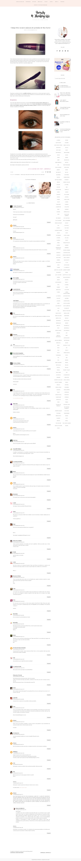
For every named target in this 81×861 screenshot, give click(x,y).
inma (14, 344)
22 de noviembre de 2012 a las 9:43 (18, 226)
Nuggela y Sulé (66, 345)
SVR (66, 372)
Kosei (67, 287)
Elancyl (58, 227)
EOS (58, 225)
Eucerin (58, 237)
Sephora (66, 384)
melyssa (14, 417)
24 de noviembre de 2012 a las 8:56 (18, 676)
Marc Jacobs (66, 313)
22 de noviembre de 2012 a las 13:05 (18, 354)
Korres (58, 287)
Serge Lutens (58, 387)
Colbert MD (58, 206)
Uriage (66, 415)
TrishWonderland (16, 269)
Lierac (58, 303)
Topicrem (58, 413)
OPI (66, 347)
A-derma (58, 140)
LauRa (14, 588)
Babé (58, 159)
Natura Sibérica (58, 340)
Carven (66, 192)
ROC (58, 360)
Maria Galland (58, 315)
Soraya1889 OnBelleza (17, 448)
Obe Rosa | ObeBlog (16, 363)
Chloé (58, 201)
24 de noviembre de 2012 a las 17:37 (18, 689)
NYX (66, 332)
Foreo (58, 242)
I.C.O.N (66, 262)
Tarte (58, 402)
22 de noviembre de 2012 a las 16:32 (18, 484)
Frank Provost (66, 242)
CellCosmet (66, 194)
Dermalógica (66, 211)
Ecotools (67, 225)
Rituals (58, 367)
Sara (14, 389)
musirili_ (14, 482)
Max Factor (37, 174)
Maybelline (58, 323)
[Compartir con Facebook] (46, 172)
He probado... (17, 174)
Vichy (67, 418)
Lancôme (67, 298)
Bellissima (66, 167)
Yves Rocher (58, 423)
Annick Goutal (67, 145)
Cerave (58, 196)
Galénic (58, 245)
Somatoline (58, 397)
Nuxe (58, 347)
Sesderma (67, 387)
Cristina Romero (16, 371)
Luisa (14, 763)
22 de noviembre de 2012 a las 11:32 (18, 270)
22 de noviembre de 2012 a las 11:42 (18, 279)
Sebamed (58, 377)
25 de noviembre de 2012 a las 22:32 (18, 734)
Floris (66, 240)
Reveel (66, 362)
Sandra (14, 511)
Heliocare (58, 257)
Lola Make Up (58, 305)
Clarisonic (58, 204)
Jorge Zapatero (16, 300)
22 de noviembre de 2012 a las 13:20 (18, 373)
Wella (66, 420)
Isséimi (58, 267)
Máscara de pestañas (30, 174)
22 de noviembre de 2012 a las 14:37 (18, 441)
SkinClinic (67, 394)
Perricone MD (67, 352)
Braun (58, 182)
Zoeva (58, 428)
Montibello (66, 327)
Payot (58, 352)
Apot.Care (58, 150)
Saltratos (58, 374)
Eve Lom (66, 237)
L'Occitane (66, 289)
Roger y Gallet (66, 369)
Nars (67, 335)
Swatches (42, 174)
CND (67, 187)
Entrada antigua (45, 852)
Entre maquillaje (16, 277)
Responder (48, 222)
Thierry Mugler (58, 410)
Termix (66, 402)
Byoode (58, 187)
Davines (58, 211)
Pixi (58, 357)
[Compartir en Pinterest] (50, 172)
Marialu (14, 635)
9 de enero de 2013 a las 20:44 (17, 764)
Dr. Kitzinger (58, 220)
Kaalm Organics (66, 277)
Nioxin (66, 342)
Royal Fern (58, 372)
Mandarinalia (15, 494)
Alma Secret (58, 142)
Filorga (58, 240)
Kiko (58, 284)
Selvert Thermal (58, 382)
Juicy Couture (58, 274)
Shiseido (58, 389)
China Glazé (66, 199)
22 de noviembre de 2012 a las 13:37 (18, 391)
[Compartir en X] (48, 172)
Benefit (58, 169)
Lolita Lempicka (66, 305)
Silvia (14, 771)
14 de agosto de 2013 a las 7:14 (18, 794)
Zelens (66, 425)
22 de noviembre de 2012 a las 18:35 (18, 553)
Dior (58, 214)
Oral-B (66, 350)
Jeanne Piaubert (66, 269)
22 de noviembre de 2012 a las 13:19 (18, 364)
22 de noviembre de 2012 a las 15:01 (18, 450)
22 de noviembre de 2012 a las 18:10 (18, 542)
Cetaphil (66, 196)
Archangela (58, 152)
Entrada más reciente (17, 852)
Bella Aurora (58, 167)
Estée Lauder (66, 235)
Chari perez (15, 334)
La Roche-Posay (66, 295)
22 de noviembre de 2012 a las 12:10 (18, 290)
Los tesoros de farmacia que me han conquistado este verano (65, 130)
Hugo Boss (58, 262)
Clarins (66, 201)
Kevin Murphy (58, 282)
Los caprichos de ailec (17, 666)
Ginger (14, 524)
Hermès (58, 260)
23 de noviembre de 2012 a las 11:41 (18, 636)
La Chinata (58, 295)
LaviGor (58, 300)
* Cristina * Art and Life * (17, 206)
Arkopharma (66, 152)
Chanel (58, 199)
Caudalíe (58, 194)
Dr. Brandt (58, 218)
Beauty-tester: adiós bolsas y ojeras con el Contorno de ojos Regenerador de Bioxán (65, 94)
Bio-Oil (66, 172)
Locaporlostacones (16, 289)
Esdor (58, 232)
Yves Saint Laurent (67, 423)
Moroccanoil (58, 330)
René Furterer (58, 362)
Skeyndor (67, 392)
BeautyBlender (66, 164)
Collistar (67, 206)
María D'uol (58, 318)
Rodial (58, 369)
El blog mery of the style (17, 675)
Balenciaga (66, 159)
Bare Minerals (58, 162)
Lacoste (58, 298)
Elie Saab (67, 227)
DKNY (58, 209)
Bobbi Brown (66, 177)
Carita (58, 192)
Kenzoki (66, 279)
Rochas (66, 367)
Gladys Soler (15, 403)
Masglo (66, 318)
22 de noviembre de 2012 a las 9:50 (18, 239)
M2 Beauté (67, 308)
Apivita (66, 147)
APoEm (66, 140)
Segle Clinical (67, 379)
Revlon (66, 365)
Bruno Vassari (67, 182)
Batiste (66, 162)
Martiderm (66, 315)
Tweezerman (66, 413)
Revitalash (58, 365)
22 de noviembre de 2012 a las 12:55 (18, 345)
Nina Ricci (58, 342)
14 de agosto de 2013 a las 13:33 (21, 809)
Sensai (66, 382)
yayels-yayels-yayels (23, 787)
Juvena (58, 277)
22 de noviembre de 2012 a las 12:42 (18, 324)
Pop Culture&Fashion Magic (18, 398)
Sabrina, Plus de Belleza (17, 540)
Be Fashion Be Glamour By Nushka (19, 647)
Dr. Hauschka (67, 218)
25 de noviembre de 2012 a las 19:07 (18, 707)
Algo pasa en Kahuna (17, 576)
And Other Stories (58, 145)
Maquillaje (23, 174)
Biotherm (67, 174)
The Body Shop (67, 404)
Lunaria (14, 562)
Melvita (58, 325)
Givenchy (58, 252)
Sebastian (67, 377)
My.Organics (66, 330)
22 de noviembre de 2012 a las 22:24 (18, 601)
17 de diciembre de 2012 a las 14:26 (18, 753)
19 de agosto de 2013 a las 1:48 (18, 827)
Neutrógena (66, 340)
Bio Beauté (58, 172)
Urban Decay (58, 415)
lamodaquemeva (16, 733)
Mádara (58, 332)
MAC (58, 310)
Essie (67, 232)
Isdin (58, 264)
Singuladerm (66, 389)
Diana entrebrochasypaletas (18, 353)
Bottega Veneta (58, 179)
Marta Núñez (15, 613)
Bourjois (67, 179)
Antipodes (58, 147)
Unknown (14, 225)
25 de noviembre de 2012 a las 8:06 (18, 699)
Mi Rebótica (66, 325)
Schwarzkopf (67, 374)
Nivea (58, 345)
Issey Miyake (66, 264)
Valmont (58, 418)
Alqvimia (66, 142)
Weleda (58, 420)
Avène (58, 157)
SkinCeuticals (58, 394)
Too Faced (66, 410)
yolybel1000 (15, 697)
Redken (66, 360)
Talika (66, 399)
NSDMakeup (15, 751)
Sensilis (58, 384)
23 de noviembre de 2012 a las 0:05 (18, 615)
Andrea (14, 687)
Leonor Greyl (67, 300)
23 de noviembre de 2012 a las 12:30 (18, 649)
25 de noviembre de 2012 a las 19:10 (18, 721)
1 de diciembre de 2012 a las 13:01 (18, 744)
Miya (58, 327)
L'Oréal (58, 292)
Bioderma (58, 174)
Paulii (14, 657)
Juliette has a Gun (67, 274)
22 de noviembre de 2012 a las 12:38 (18, 314)
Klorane (66, 284)
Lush (58, 308)
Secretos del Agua (58, 379)
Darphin (66, 209)
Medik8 (66, 323)
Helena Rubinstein (67, 255)
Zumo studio (47, 859)
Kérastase (58, 289)
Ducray (66, 222)
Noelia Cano (15, 440)
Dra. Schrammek (66, 220)
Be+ (58, 164)
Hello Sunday (67, 257)
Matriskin (58, 320)
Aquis (66, 150)
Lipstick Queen (67, 303)
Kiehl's (66, 282)
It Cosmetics (66, 267)
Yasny (14, 599)
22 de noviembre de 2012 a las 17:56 (18, 525)
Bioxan (58, 177)
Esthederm (58, 235)
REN (66, 357)
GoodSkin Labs (66, 252)
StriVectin (58, 399)
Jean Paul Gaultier (58, 269)
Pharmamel (58, 355)
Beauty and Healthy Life (20, 808)
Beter (66, 169)
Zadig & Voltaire (58, 425)
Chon (14, 313)
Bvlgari (58, 184)
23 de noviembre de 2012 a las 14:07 (18, 659)
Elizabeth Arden (58, 230)
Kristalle (14, 552)
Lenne (14, 706)
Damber (14, 237)
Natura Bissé (66, 337)
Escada (66, 230)
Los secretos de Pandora (17, 461)
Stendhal (67, 397)
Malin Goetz (58, 313)
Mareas (14, 471)
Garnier (66, 245)
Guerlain (58, 255)
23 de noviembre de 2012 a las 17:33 (18, 667)
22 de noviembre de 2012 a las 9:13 (18, 207)
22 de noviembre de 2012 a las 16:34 (18, 504)
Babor (66, 157)
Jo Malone (58, 272)
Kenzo (58, 279)
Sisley (58, 392)
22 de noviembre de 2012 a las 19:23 (18, 577)
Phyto (66, 355)
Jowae (66, 272)
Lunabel (14, 502)
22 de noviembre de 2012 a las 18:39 (18, 563)
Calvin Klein (58, 189)
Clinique (66, 204)
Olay (58, 350)
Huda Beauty (66, 260)
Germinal (67, 247)
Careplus (67, 189)
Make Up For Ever (66, 310)
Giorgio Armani (66, 250)
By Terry (66, 184)
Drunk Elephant (58, 222)
